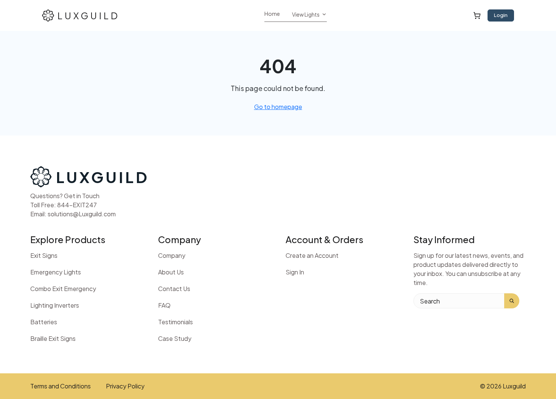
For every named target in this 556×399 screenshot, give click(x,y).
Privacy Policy (125, 386)
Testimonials (175, 322)
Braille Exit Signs (53, 338)
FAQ (164, 305)
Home (272, 13)
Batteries (43, 322)
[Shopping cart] (477, 15)
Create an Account (312, 255)
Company (171, 255)
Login (501, 15)
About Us (171, 272)
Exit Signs (43, 255)
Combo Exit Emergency (63, 289)
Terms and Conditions (60, 386)
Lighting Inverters (54, 305)
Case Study (174, 338)
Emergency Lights (55, 272)
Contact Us (174, 289)
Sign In (295, 272)
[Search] (511, 300)
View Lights (306, 14)
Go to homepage (278, 107)
